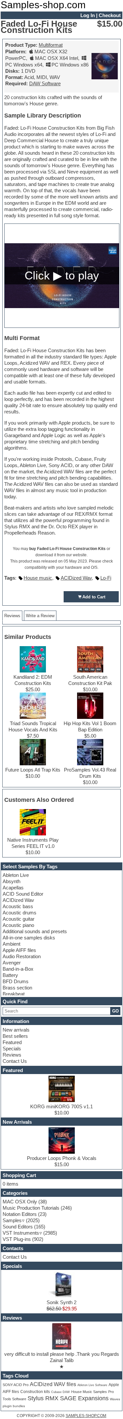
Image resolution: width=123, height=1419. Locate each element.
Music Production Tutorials (31, 1208)
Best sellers (15, 1036)
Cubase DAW (60, 1392)
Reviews (12, 1055)
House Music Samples (89, 1392)
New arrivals (16, 1030)
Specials (12, 1048)
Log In (87, 15)
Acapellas (13, 887)
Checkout (110, 15)
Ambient (11, 944)
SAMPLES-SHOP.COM (86, 1415)
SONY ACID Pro (16, 1385)
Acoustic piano (18, 925)
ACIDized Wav (18, 900)
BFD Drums (16, 981)
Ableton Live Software (92, 1385)
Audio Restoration (22, 956)
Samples (12, 1220)
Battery (10, 975)
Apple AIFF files (19, 950)
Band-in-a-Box (18, 969)
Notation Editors (20, 1214)
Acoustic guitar (18, 919)
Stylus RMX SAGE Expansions (68, 1398)
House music (38, 578)
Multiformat (51, 45)
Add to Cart (93, 596)
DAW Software (45, 83)
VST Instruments (21, 1233)
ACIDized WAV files (53, 1384)
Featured (12, 1042)
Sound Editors (18, 1226)
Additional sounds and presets (35, 931)
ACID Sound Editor (23, 894)
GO (115, 1011)
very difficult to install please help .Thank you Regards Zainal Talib (61, 1357)
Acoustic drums (19, 912)
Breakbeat (14, 994)
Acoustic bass (18, 906)
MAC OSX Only (20, 1201)
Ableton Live (16, 875)
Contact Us (15, 1061)
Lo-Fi (105, 578)
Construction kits (35, 1391)
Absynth (11, 881)
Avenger (12, 962)
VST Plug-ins (17, 1239)
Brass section (17, 987)
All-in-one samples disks (29, 937)
